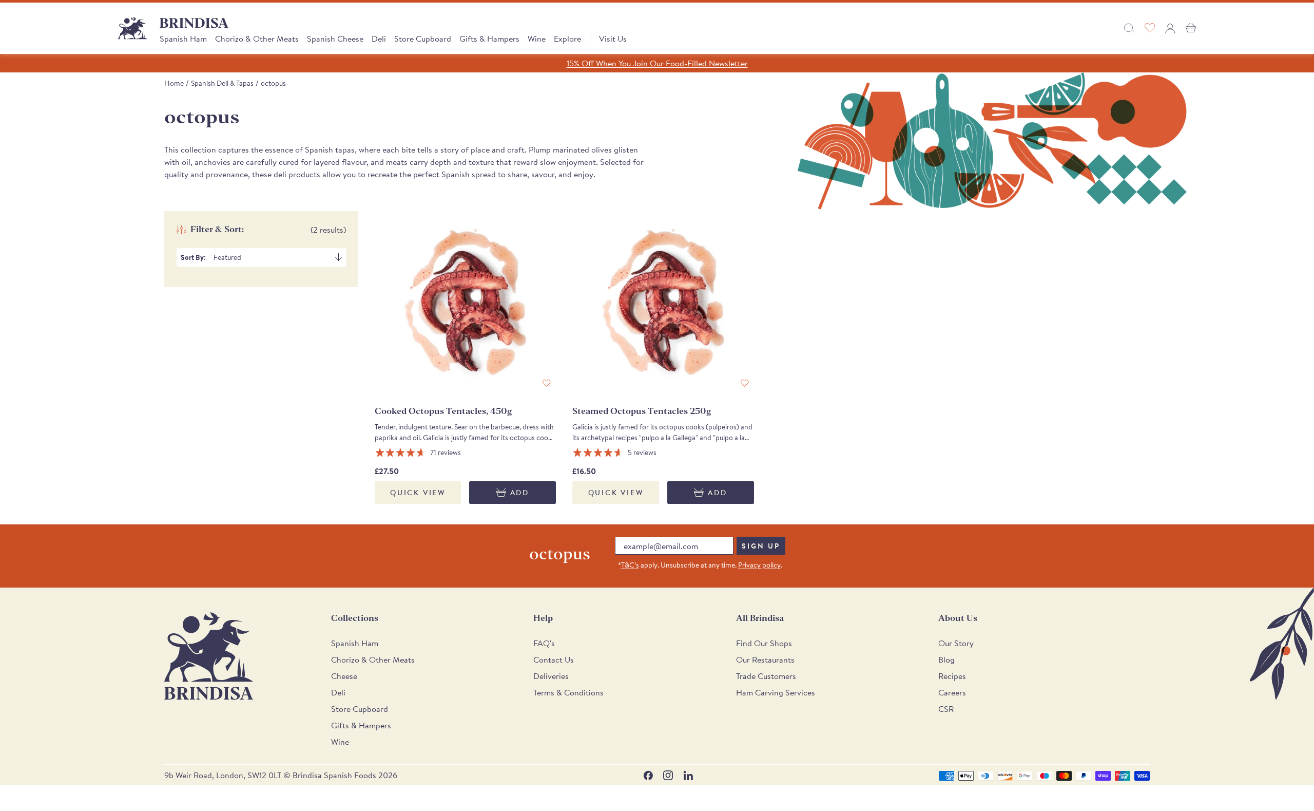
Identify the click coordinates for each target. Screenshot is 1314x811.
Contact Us (553, 659)
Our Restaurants (765, 659)
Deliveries (551, 676)
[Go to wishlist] (1150, 28)
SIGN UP (761, 546)
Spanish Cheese (335, 38)
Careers (952, 692)
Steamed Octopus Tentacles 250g (641, 411)
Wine (537, 38)
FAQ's (544, 643)
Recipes (952, 676)
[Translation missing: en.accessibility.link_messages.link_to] (209, 656)
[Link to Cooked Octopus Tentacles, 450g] (465, 302)
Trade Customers (766, 676)
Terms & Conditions (568, 692)
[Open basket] (1191, 28)
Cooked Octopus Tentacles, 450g (443, 411)
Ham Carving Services (775, 692)
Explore (567, 38)
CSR (946, 709)
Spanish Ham (183, 38)
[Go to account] (1170, 28)
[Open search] (1129, 28)
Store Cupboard (422, 38)
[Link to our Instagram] (668, 775)
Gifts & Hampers (489, 38)
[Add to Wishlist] (546, 383)
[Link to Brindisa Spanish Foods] (132, 28)
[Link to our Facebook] (648, 775)
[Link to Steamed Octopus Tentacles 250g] (663, 302)
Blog (946, 659)
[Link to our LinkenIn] (688, 775)
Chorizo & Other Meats (257, 38)
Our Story (956, 643)
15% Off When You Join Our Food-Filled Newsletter (657, 63)
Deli (379, 38)
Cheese (344, 676)
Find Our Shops (764, 643)
